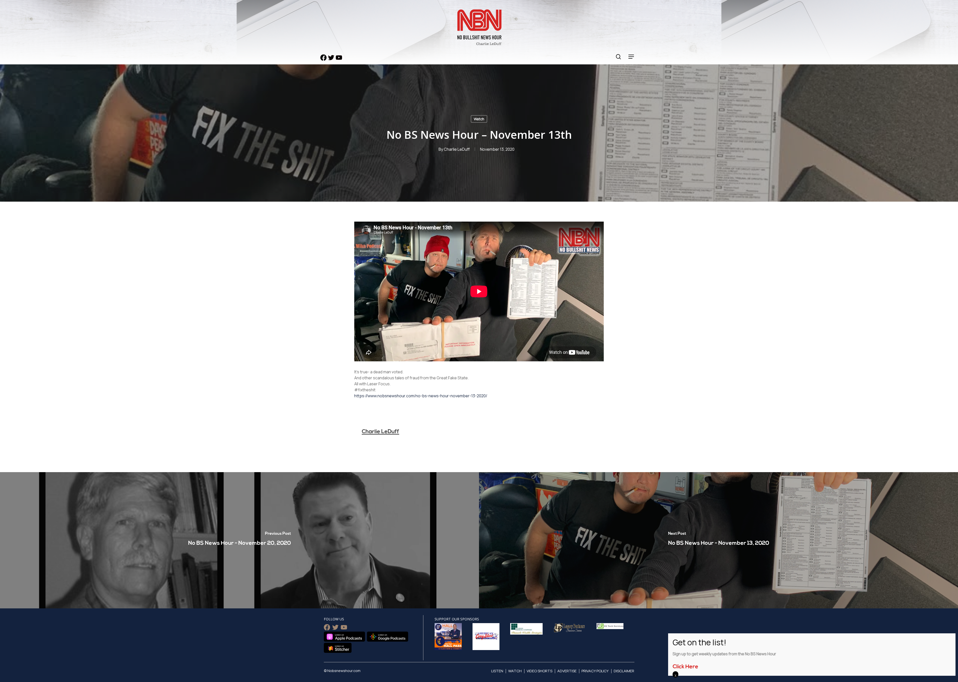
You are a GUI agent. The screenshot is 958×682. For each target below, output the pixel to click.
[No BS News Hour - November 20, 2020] (239, 540)
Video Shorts (539, 671)
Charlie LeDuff (457, 149)
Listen (497, 671)
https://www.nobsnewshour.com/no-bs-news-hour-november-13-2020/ (420, 396)
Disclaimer (624, 671)
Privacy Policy (595, 671)
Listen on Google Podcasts (387, 637)
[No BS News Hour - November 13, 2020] (718, 540)
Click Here (685, 667)
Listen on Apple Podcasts (344, 637)
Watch (479, 119)
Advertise (567, 671)
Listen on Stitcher (338, 648)
